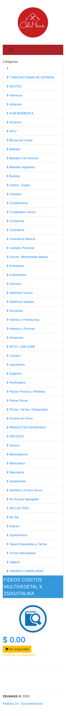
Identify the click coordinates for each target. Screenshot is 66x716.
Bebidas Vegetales (21, 167)
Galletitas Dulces (20, 293)
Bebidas (14, 149)
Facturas (14, 284)
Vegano (14, 562)
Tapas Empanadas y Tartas (27, 544)
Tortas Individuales (22, 553)
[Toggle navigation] (11, 49)
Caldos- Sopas (19, 185)
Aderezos (15, 95)
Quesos (14, 445)
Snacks (13, 526)
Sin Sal (13, 517)
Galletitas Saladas (21, 302)
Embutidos (16, 266)
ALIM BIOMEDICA (21, 113)
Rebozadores (18, 454)
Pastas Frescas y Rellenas (26, 391)
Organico (15, 373)
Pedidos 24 (11, 703)
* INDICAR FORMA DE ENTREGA (31, 77)
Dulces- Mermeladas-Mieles (28, 257)
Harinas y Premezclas (23, 319)
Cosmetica (16, 230)
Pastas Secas (18, 400)
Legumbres (16, 364)
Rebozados (16, 463)
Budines (14, 176)
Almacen (14, 122)
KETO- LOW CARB (21, 346)
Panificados (16, 382)
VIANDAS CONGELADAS (25, 571)
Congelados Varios (22, 212)
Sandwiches (17, 481)
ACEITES (14, 86)
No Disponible (18, 649)
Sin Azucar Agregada (23, 499)
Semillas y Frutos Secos (25, 490)
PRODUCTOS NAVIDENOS (27, 427)
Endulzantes (17, 275)
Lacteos (14, 355)
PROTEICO (16, 436)
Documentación (32, 703)
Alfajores (15, 104)
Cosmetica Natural (21, 239)
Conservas (16, 221)
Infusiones (15, 337)
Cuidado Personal (21, 248)
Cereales (14, 194)
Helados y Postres (21, 328)
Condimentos (18, 203)
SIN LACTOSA (18, 508)
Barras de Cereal (20, 140)
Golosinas (15, 310)
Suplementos (17, 535)
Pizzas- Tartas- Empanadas (28, 409)
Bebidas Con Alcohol (23, 158)
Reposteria (16, 472)
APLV (12, 131)
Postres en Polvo (20, 418)
